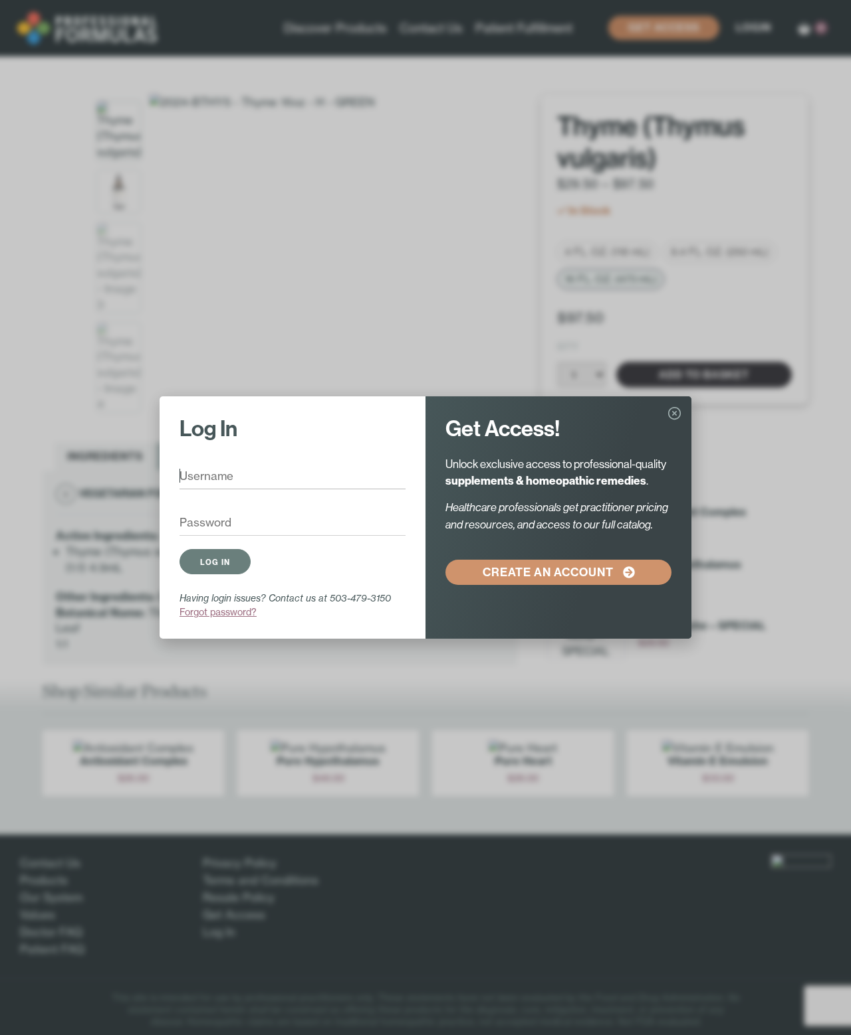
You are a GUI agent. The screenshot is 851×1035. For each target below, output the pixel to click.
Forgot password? (218, 611)
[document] (425, 517)
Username (197, 476)
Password (196, 523)
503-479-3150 (360, 597)
